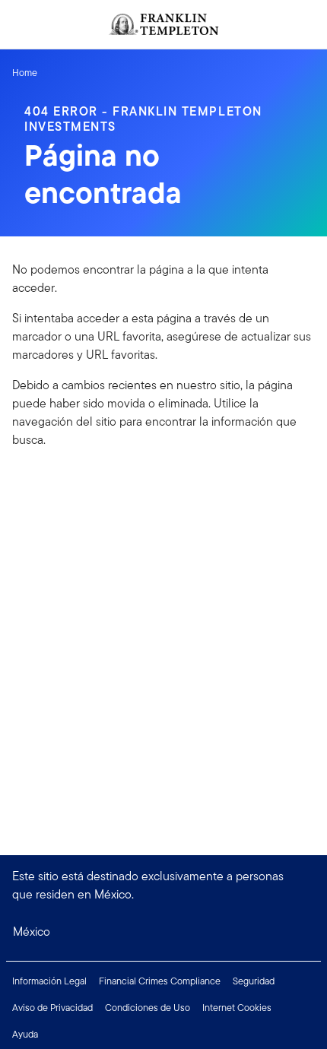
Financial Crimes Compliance (160, 981)
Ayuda (25, 1034)
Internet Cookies (236, 1007)
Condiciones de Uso (147, 1007)
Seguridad (254, 981)
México (31, 931)
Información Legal (49, 981)
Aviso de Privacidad (52, 1007)
